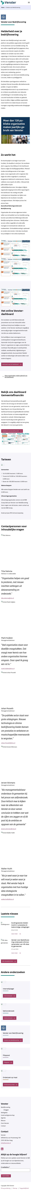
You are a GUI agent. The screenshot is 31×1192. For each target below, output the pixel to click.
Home (2, 7)
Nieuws (3, 1120)
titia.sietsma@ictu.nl (7, 598)
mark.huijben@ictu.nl (7, 668)
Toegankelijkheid (24, 1188)
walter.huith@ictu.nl (7, 899)
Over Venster (5, 1123)
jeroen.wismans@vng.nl (8, 829)
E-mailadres (5, 1167)
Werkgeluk (4, 1112)
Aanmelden (5, 1176)
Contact (3, 1126)
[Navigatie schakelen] (29, 2)
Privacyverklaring (5, 1188)
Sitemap (15, 1188)
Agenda (3, 1118)
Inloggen (6, 1110)
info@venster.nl (6, 1143)
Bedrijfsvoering (5, 1107)
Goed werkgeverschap (7, 1115)
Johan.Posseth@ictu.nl (8, 743)
